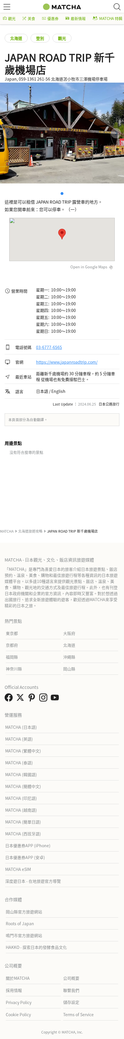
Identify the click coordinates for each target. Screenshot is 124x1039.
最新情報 (78, 18)
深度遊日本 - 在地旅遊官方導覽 (33, 881)
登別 (40, 38)
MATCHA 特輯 (110, 18)
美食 (31, 18)
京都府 (12, 645)
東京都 (12, 633)
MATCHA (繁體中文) (23, 751)
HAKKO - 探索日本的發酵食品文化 (36, 947)
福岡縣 (12, 657)
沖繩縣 (69, 657)
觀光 (12, 18)
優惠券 (53, 18)
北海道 (16, 38)
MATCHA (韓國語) (21, 774)
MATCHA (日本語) (21, 727)
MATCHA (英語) (19, 739)
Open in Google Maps (88, 266)
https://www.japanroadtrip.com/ (66, 362)
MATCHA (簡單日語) (23, 822)
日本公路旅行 (109, 404)
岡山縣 (69, 669)
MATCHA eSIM (18, 869)
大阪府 (69, 633)
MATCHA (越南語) (21, 810)
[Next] (116, 133)
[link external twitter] (21, 699)
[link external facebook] (10, 699)
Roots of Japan (20, 923)
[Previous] (8, 133)
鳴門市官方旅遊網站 (24, 935)
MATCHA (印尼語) (21, 798)
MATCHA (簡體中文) (23, 786)
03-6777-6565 (49, 347)
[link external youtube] (56, 699)
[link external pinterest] (33, 699)
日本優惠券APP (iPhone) (27, 845)
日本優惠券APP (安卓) (25, 857)
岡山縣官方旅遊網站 (24, 912)
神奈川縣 (14, 669)
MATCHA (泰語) (19, 762)
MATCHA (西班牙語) (23, 834)
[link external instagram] (44, 699)
